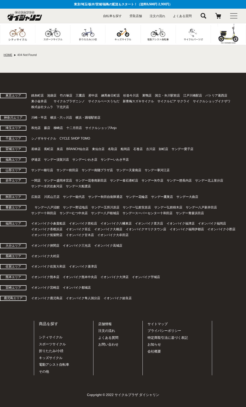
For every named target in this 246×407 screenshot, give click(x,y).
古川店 (150, 149)
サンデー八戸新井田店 (201, 207)
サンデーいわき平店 (115, 159)
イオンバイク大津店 (114, 277)
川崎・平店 (39, 117)
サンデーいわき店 (84, 159)
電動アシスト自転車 (54, 364)
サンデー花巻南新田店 (91, 180)
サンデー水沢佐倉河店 (46, 186)
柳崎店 (58, 128)
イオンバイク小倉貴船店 (48, 223)
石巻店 (138, 149)
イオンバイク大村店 (45, 256)
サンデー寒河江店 (157, 170)
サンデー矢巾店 (152, 180)
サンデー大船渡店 (78, 186)
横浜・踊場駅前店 (87, 117)
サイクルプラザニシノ (69, 101)
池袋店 (51, 95)
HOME (8, 55)
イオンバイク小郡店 (221, 229)
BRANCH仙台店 (77, 149)
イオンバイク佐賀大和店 (48, 266)
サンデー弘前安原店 (137, 207)
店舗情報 (105, 324)
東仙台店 (98, 149)
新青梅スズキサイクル (138, 101)
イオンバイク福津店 (180, 223)
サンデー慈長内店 (179, 180)
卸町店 (163, 149)
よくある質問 (182, 16)
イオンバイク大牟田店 (113, 235)
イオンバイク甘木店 (80, 235)
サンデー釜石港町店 (124, 180)
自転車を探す (112, 16)
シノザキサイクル (43, 138)
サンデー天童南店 (128, 170)
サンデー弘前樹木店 (168, 207)
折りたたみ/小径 (51, 351)
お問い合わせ (108, 344)
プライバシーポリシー (164, 331)
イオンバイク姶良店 (118, 298)
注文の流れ (157, 16)
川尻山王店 (52, 197)
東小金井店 (39, 101)
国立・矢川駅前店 (167, 95)
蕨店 (47, 128)
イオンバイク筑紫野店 (46, 235)
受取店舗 (135, 16)
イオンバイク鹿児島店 (46, 298)
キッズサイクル (50, 358)
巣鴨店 (147, 95)
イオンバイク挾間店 (45, 245)
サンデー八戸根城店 (105, 213)
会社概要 (154, 351)
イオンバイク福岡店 (212, 223)
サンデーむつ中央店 (74, 213)
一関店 (36, 180)
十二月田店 (74, 128)
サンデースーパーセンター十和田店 (147, 213)
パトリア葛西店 (216, 95)
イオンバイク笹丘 (78, 229)
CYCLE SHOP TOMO (75, 138)
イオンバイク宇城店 (146, 277)
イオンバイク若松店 (83, 223)
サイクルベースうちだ (103, 101)
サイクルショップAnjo (101, 128)
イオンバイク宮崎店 (45, 287)
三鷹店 (80, 95)
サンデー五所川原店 (105, 207)
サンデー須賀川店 (56, 159)
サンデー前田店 (67, 170)
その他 (44, 371)
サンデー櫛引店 (42, 170)
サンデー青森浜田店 (190, 213)
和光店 (36, 128)
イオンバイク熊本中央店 (80, 277)
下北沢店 (62, 107)
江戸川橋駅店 (192, 95)
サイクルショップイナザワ (211, 101)
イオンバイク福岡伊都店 (187, 229)
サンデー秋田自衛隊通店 (105, 197)
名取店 (112, 149)
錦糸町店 (37, 95)
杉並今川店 (131, 95)
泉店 (60, 149)
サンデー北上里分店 (209, 180)
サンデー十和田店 (43, 213)
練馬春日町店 (110, 95)
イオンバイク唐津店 (83, 266)
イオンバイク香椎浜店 (46, 229)
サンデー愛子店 (182, 149)
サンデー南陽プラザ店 (97, 170)
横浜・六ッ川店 (61, 117)
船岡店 (125, 149)
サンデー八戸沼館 (47, 207)
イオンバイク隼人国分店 (83, 298)
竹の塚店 (66, 95)
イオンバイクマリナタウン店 (146, 229)
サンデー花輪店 (137, 197)
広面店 (36, 197)
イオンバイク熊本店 (45, 277)
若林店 (36, 149)
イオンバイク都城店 (77, 287)
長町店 (48, 149)
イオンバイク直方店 (149, 223)
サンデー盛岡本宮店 (58, 180)
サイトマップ (158, 324)
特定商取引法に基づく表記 (168, 338)
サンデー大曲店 (187, 197)
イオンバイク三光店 (77, 245)
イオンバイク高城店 (108, 245)
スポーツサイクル (52, 344)
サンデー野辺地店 (75, 207)
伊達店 (36, 159)
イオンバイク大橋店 (108, 229)
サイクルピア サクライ (173, 101)
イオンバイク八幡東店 (116, 223)
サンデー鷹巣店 (162, 197)
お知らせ (154, 344)
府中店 (93, 95)
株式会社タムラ (42, 107)
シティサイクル (50, 337)
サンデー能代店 (74, 197)
